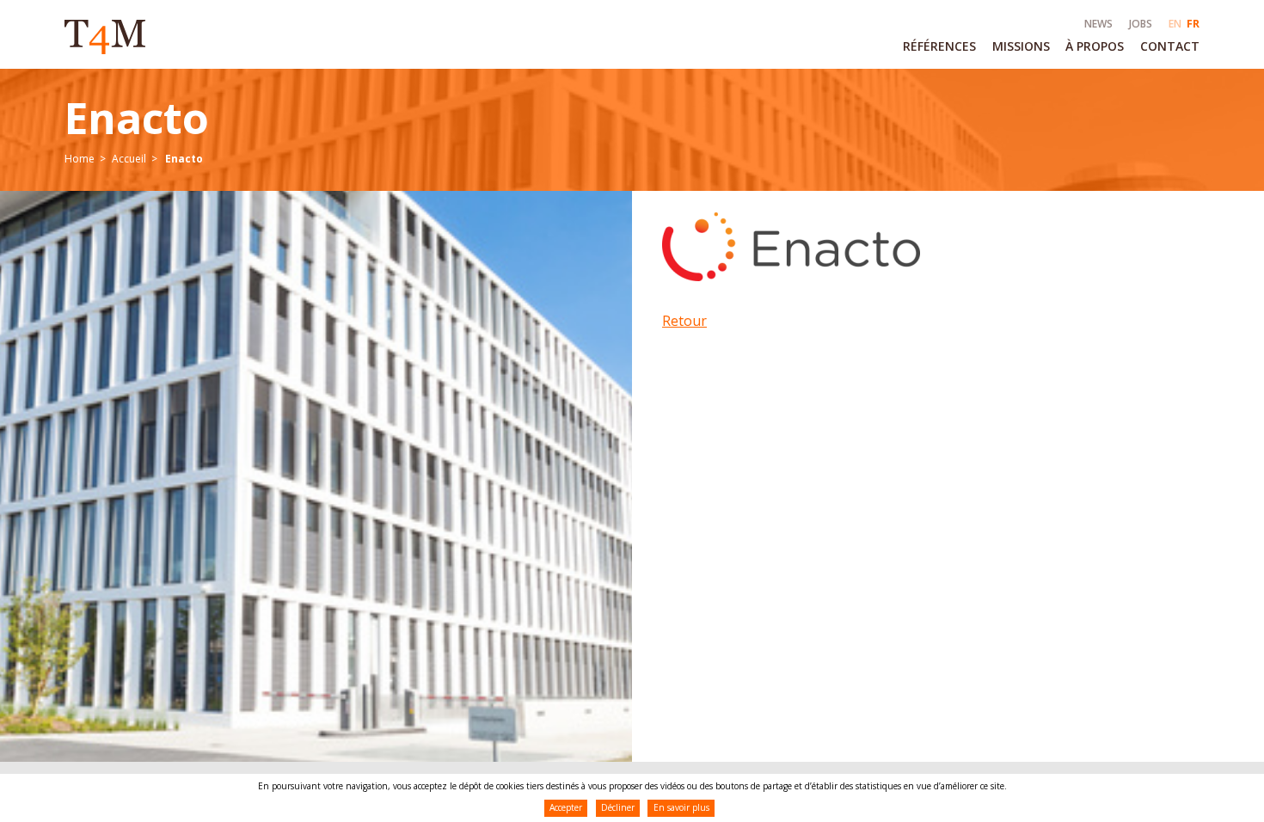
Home (79, 158)
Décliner (618, 807)
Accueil (129, 158)
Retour (684, 320)
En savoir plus (681, 807)
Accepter (565, 807)
